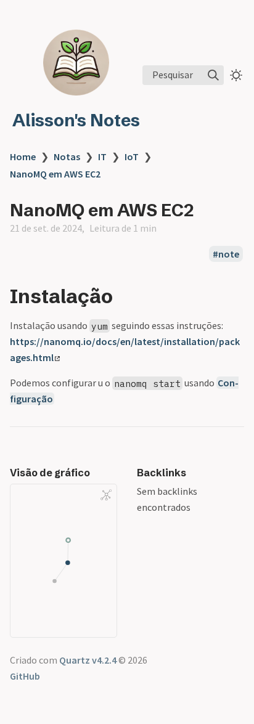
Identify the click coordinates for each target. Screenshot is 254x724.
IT (102, 156)
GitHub (25, 676)
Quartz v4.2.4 (88, 660)
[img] (213, 75)
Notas (67, 156)
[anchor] (124, 296)
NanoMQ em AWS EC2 (55, 174)
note (228, 254)
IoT (132, 156)
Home (23, 156)
